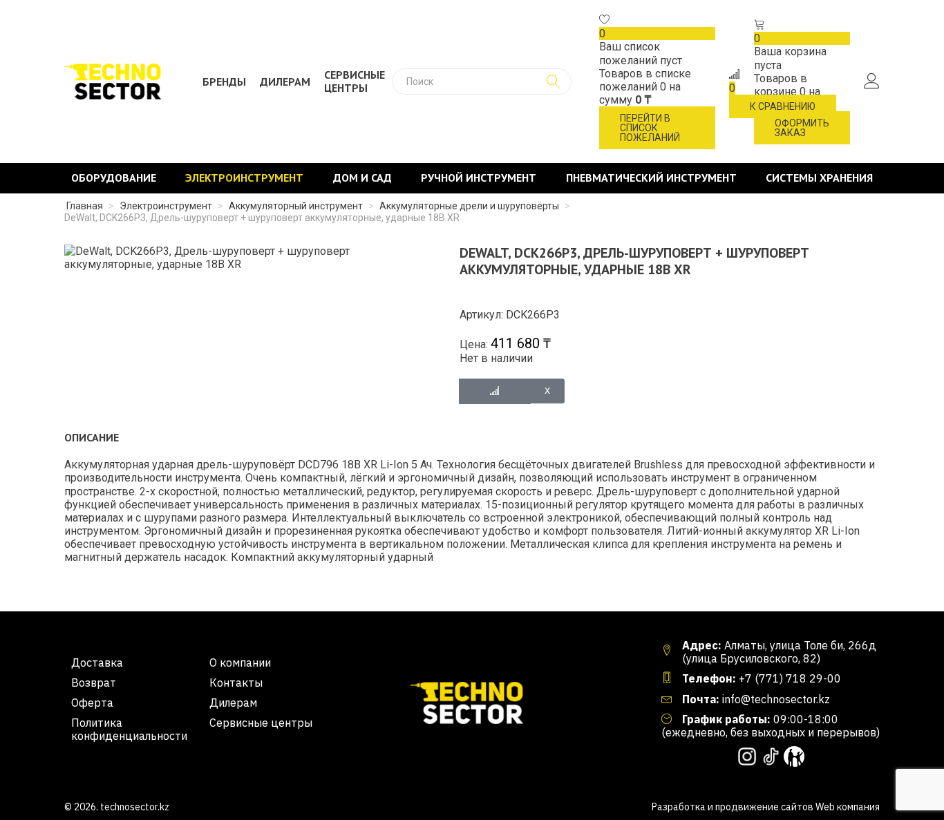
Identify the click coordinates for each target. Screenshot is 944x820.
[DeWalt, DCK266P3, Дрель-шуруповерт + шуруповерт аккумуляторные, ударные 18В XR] (244, 256)
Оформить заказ (802, 127)
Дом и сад (362, 177)
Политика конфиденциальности (129, 729)
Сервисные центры (354, 81)
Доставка (97, 662)
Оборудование (113, 177)
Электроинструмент (244, 177)
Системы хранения (819, 177)
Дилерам (285, 81)
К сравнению (782, 106)
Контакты (236, 682)
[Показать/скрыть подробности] (604, 20)
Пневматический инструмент (651, 177)
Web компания (847, 807)
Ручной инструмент (478, 177)
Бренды (224, 81)
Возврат (93, 682)
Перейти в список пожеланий (650, 128)
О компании (240, 662)
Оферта (92, 702)
